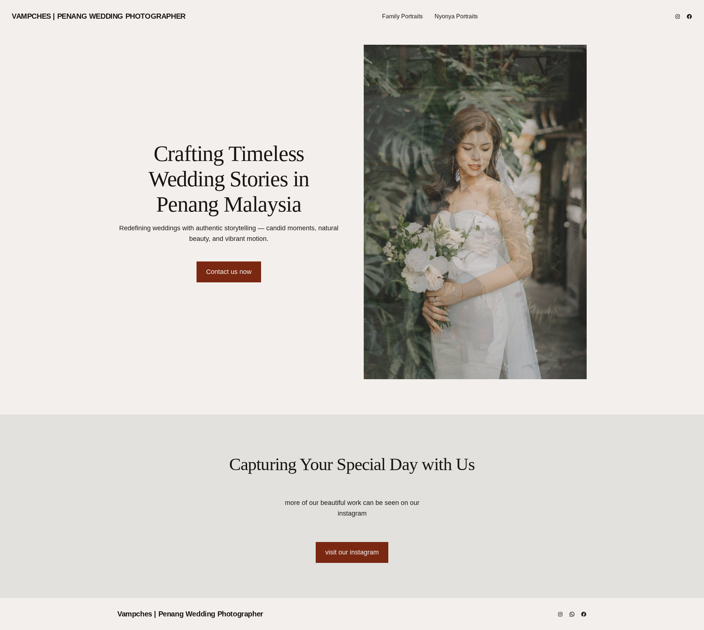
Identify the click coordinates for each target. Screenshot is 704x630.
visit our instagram (352, 552)
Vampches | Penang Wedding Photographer (99, 16)
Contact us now (229, 271)
